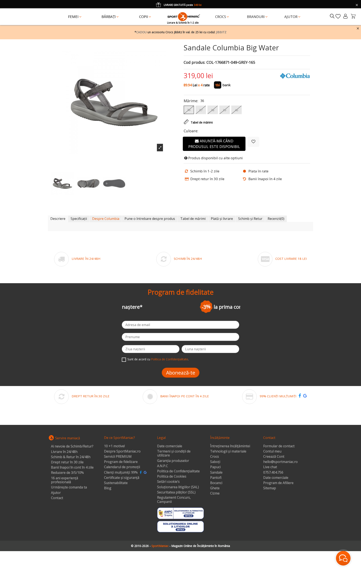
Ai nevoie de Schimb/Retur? (72, 446)
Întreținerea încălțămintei (230, 446)
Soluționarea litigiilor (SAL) (178, 487)
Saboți (215, 462)
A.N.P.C (162, 466)
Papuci (215, 467)
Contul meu (272, 451)
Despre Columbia (105, 218)
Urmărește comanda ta (69, 487)
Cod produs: (194, 62)
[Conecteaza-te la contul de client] (345, 16)
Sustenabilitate (116, 483)
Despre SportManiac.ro (122, 451)
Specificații (79, 218)
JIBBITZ (221, 32)
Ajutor (56, 493)
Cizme (215, 493)
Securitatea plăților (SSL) (176, 492)
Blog (107, 488)
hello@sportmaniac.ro (280, 462)
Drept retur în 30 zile (67, 462)
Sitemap (269, 488)
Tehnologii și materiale (228, 451)
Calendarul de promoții (122, 467)
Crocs (214, 457)
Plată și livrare (222, 218)
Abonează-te (180, 372)
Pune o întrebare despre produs (150, 218)
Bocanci (216, 483)
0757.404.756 (273, 472)
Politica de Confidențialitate (169, 359)
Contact (57, 498)
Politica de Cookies (171, 476)
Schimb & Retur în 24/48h (70, 457)
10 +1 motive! (114, 446)
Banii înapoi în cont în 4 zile (72, 467)
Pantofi (215, 478)
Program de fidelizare (121, 462)
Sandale (216, 472)
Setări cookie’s (168, 482)
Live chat (270, 467)
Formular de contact (279, 446)
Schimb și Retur (250, 218)
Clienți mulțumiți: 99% (121, 472)
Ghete (215, 488)
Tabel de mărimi (193, 218)
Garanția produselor (173, 461)
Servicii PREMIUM (118, 457)
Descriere (57, 218)
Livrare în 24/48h (64, 452)
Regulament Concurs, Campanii (174, 500)
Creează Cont (273, 457)
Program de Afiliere (278, 483)
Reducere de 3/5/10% (67, 473)
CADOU (141, 32)
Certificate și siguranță (121, 478)
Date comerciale (169, 446)
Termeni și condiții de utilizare (174, 453)
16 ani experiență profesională (64, 480)
